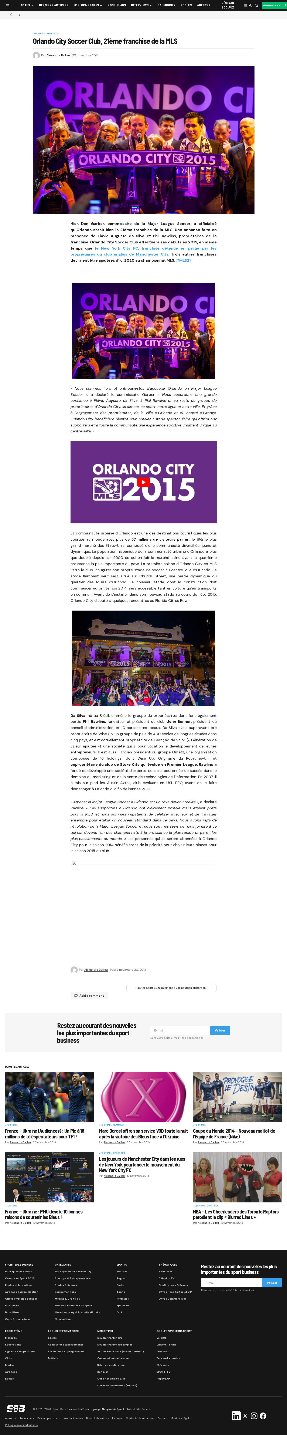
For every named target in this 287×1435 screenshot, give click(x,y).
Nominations (63, 1319)
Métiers (53, 1358)
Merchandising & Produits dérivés (77, 1312)
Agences (11, 1372)
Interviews (12, 1305)
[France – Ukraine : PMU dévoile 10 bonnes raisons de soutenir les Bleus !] (49, 1177)
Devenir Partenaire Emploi (114, 1344)
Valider (220, 1030)
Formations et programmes (66, 1351)
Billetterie (165, 1271)
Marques (11, 1338)
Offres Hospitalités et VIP (175, 1292)
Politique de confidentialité (21, 1425)
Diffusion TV (166, 1278)
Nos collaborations (97, 1418)
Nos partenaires (73, 1418)
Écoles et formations (19, 1285)
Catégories (63, 1264)
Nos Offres (105, 1331)
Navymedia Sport (113, 1409)
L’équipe (117, 1418)
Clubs (9, 1358)
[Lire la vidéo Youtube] (144, 482)
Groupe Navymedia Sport (174, 1331)
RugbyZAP (163, 1378)
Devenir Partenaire (110, 1338)
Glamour (118, 1125)
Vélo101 (161, 1338)
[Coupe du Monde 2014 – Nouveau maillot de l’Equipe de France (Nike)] (237, 1097)
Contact (162, 1418)
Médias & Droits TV (67, 1298)
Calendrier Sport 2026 (19, 1278)
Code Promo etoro (17, 1319)
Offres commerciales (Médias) (117, 1385)
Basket (121, 1285)
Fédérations (13, 1344)
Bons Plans (12, 1312)
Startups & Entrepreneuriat (73, 1278)
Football (39, 34)
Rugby (121, 1278)
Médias (9, 1365)
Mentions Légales (181, 1418)
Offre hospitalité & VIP (111, 1378)
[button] (7, 5)
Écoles (52, 1338)
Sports (122, 1264)
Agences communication (21, 1292)
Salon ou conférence (111, 1365)
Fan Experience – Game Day (73, 1271)
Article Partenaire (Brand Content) (120, 1351)
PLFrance (163, 1365)
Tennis (121, 1292)
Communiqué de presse (113, 1358)
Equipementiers (65, 1292)
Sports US (53, 34)
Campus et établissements (65, 1344)
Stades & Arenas (66, 1285)
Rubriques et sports (18, 1271)
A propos (10, 1418)
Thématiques (168, 1264)
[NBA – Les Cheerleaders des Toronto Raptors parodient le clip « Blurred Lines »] (237, 1177)
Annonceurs (27, 1418)
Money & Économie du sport (73, 1305)
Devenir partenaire (48, 1418)
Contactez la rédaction (140, 1418)
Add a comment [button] (91, 995)
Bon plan (103, 1372)
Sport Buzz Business (19, 1264)
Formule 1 (123, 1298)
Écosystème (13, 1331)
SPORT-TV (163, 1372)
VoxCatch (163, 1351)
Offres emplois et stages (21, 1298)
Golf (119, 1312)
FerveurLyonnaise (168, 1358)
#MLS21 (183, 260)
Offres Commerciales (173, 1298)
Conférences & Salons (173, 1285)
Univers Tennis (166, 1344)
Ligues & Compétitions (20, 1351)
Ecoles (9, 1378)
